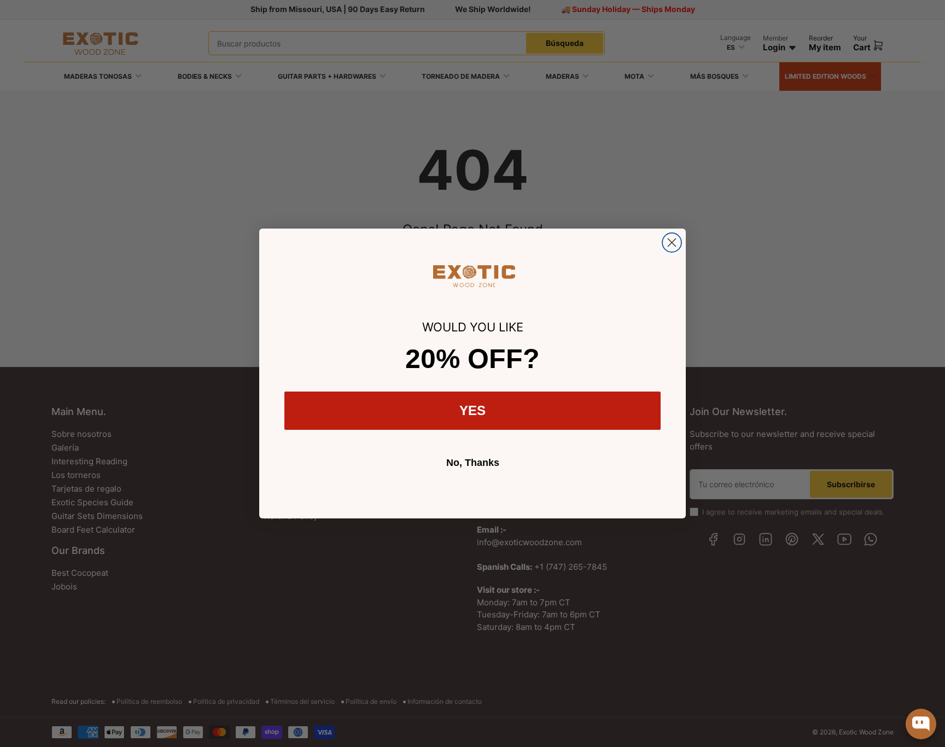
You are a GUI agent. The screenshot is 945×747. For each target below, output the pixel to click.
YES (472, 410)
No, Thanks (472, 462)
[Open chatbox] (921, 724)
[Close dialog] (671, 242)
